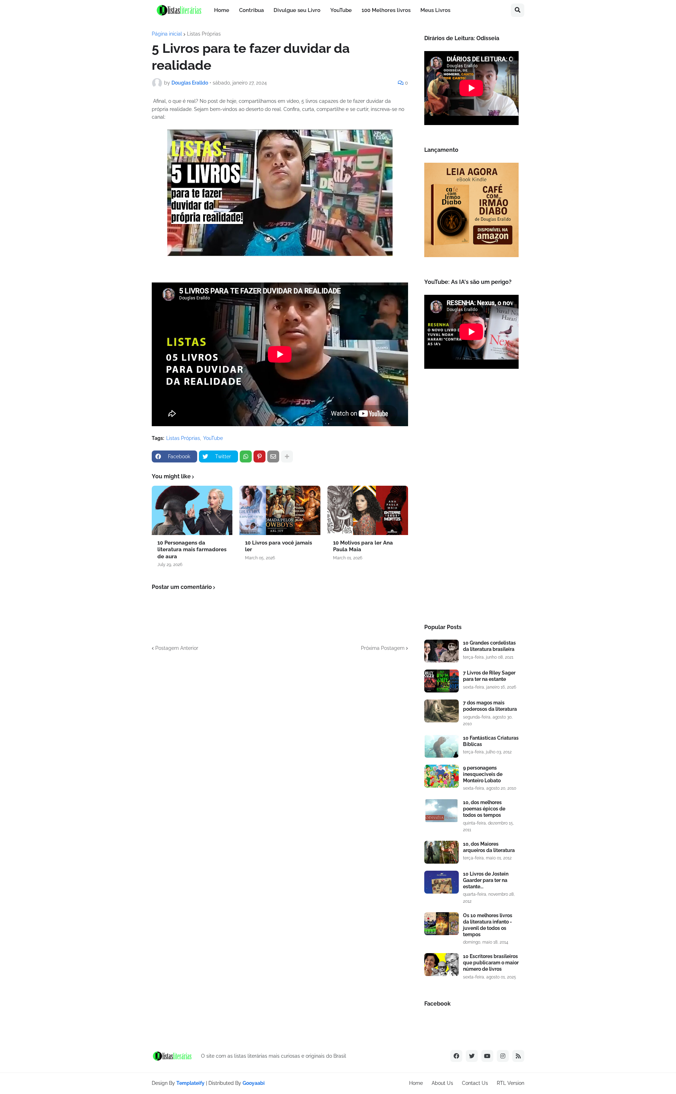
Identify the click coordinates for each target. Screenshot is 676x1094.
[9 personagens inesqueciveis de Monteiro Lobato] (441, 776)
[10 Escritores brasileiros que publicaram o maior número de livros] (441, 964)
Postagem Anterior (176, 648)
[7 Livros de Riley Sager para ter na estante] (441, 681)
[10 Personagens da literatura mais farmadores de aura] (192, 510)
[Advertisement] (471, 498)
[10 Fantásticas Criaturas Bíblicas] (441, 746)
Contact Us (475, 1083)
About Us (442, 1083)
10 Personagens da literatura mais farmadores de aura (191, 550)
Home (416, 1083)
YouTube (213, 438)
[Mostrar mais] (287, 456)
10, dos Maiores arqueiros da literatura (489, 847)
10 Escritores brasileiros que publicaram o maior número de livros (491, 962)
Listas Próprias (204, 33)
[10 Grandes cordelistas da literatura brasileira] (441, 651)
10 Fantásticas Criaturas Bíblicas (491, 741)
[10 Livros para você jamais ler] (279, 510)
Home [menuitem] (221, 10)
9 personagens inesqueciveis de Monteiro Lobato (482, 774)
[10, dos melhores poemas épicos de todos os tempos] (441, 810)
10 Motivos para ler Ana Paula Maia (363, 546)
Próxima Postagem (383, 648)
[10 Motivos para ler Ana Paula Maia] (367, 510)
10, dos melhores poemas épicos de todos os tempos (484, 809)
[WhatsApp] (246, 456)
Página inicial (167, 33)
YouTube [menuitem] (341, 10)
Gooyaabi (254, 1083)
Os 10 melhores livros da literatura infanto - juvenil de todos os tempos (487, 925)
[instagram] (503, 1056)
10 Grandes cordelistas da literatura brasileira (489, 646)
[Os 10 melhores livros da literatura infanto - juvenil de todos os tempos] (441, 923)
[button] (517, 10)
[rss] (518, 1056)
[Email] (273, 456)
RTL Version (510, 1083)
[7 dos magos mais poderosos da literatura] (441, 711)
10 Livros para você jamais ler (278, 546)
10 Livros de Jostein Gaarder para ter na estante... (485, 880)
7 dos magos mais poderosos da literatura (490, 706)
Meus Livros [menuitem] (435, 10)
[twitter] (472, 1056)
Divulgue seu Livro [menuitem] (297, 10)
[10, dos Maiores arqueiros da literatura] (441, 852)
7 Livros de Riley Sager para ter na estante (489, 676)
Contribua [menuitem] (251, 10)
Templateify (190, 1083)
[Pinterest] (259, 456)
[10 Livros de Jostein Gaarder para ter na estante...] (441, 882)
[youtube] (487, 1056)
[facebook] (456, 1056)
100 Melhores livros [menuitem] (386, 10)
